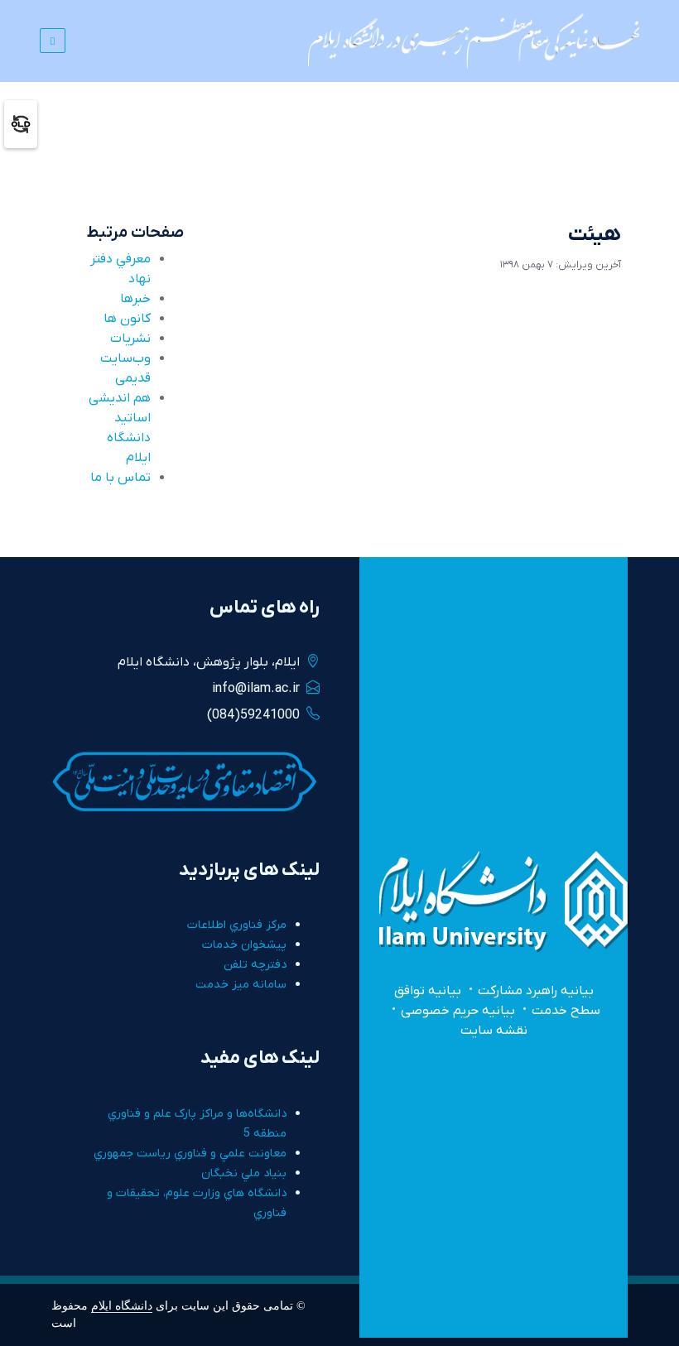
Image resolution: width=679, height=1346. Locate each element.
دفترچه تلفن (255, 965)
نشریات (130, 338)
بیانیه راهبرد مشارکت (536, 991)
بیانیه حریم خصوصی (458, 1010)
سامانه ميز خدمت (241, 985)
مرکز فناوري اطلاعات (237, 925)
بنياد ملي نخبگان (244, 1173)
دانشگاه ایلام (121, 1305)
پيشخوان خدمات (244, 945)
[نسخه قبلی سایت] (20, 123)
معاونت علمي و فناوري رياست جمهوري (190, 1153)
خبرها (135, 299)
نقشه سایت (493, 1030)
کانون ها (127, 318)
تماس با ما (120, 477)
